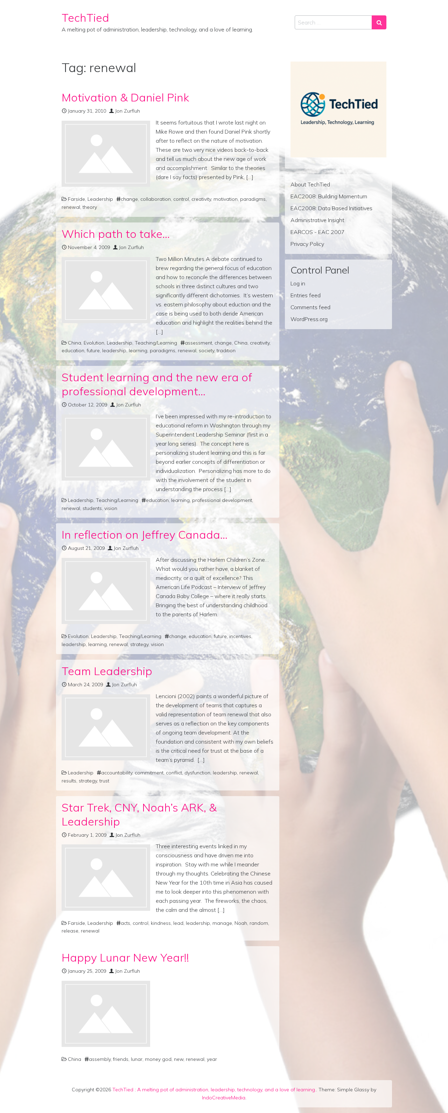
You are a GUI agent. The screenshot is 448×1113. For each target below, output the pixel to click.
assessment (198, 343)
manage (222, 923)
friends (120, 1059)
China (74, 343)
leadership (114, 350)
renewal (71, 207)
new (178, 1059)
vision (110, 508)
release (70, 931)
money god (158, 1059)
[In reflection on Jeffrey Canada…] (106, 591)
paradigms (253, 199)
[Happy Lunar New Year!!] (106, 1014)
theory (90, 207)
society (206, 350)
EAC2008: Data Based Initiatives (331, 208)
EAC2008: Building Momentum (328, 196)
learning (138, 350)
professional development (222, 500)
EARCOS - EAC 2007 (317, 231)
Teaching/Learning (156, 343)
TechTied (85, 17)
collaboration (155, 199)
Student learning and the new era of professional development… (157, 384)
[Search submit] (379, 22)
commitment (149, 773)
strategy (139, 644)
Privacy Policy (307, 243)
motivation (226, 199)
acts (125, 923)
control (181, 199)
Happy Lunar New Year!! (125, 957)
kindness (161, 923)
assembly (100, 1059)
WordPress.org (309, 319)
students (92, 508)
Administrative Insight (317, 220)
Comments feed (310, 307)
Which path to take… (116, 234)
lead (178, 923)
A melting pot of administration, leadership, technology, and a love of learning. (226, 1089)
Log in (297, 283)
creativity (201, 199)
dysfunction (197, 773)
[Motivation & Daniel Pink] (106, 154)
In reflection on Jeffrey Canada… (144, 534)
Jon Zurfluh (127, 111)
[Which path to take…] (106, 290)
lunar (136, 1059)
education (73, 350)
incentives (240, 636)
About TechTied (310, 184)
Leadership (100, 199)
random (259, 923)
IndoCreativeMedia (223, 1097)
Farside (76, 199)
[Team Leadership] (106, 727)
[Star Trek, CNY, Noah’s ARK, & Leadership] (106, 877)
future (93, 350)
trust (104, 781)
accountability (116, 773)
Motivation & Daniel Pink (125, 97)
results (69, 781)
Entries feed (305, 295)
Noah (240, 923)
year (212, 1059)
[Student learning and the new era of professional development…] (106, 447)
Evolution (94, 343)
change (129, 199)
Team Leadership (107, 671)
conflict (174, 773)
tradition (226, 350)
